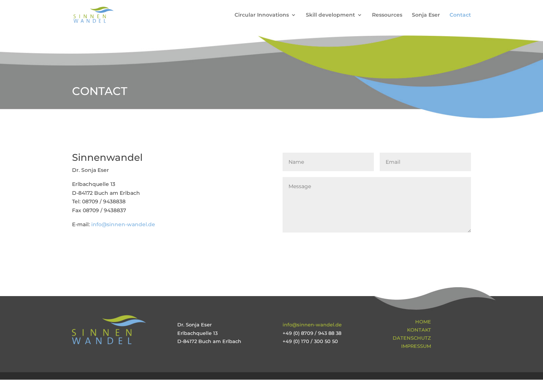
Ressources (387, 15)
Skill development (330, 15)
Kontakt (419, 330)
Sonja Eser (426, 15)
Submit (449, 244)
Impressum (416, 346)
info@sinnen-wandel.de (123, 224)
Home (423, 322)
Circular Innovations (262, 15)
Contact (460, 15)
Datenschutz (412, 338)
